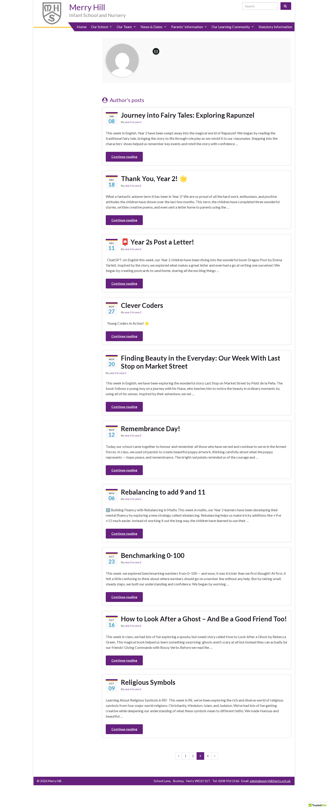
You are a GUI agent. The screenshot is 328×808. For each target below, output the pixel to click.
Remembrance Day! (150, 428)
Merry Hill (87, 7)
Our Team (124, 27)
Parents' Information (187, 27)
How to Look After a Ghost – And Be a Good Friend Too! (204, 619)
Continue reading (124, 157)
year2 (128, 122)
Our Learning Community (231, 27)
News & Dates (151, 27)
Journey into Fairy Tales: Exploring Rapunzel (187, 115)
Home (81, 27)
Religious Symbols (148, 682)
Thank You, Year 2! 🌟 (154, 178)
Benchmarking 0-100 (152, 555)
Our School (99, 27)
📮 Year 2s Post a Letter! (157, 242)
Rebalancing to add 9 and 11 (163, 492)
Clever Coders (142, 305)
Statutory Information (275, 27)
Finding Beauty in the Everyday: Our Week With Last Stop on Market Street (200, 362)
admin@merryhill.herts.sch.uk (270, 781)
